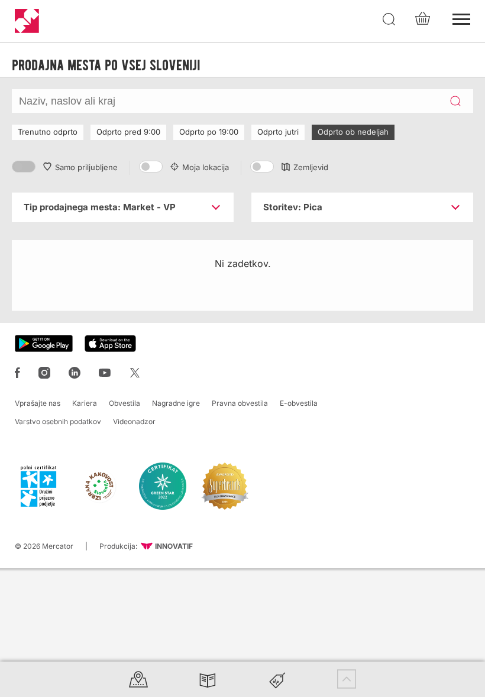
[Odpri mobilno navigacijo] (461, 18)
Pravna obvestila (240, 403)
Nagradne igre (176, 403)
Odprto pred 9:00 (128, 131)
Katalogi (207, 679)
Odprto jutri (278, 131)
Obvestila (124, 403)
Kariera (84, 403)
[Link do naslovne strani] (27, 21)
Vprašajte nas (37, 403)
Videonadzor (134, 421)
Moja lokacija (205, 167)
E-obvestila (299, 403)
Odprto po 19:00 (208, 131)
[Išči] (389, 19)
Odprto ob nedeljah (353, 131)
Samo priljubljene (86, 167)
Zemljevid (310, 167)
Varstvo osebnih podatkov (58, 421)
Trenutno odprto (47, 131)
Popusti (277, 679)
